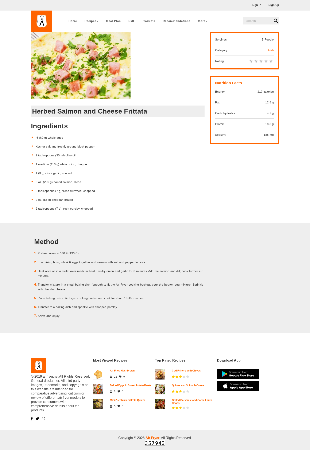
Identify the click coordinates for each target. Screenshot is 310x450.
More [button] (201, 21)
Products (148, 21)
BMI (131, 21)
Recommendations (176, 21)
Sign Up (273, 5)
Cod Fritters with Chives (186, 370)
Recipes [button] (90, 21)
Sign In (256, 5)
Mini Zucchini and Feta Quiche (128, 400)
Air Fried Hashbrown (122, 370)
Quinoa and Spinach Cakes (188, 385)
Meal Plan (113, 21)
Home (73, 21)
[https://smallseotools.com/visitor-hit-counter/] (155, 443)
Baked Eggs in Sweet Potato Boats (130, 385)
